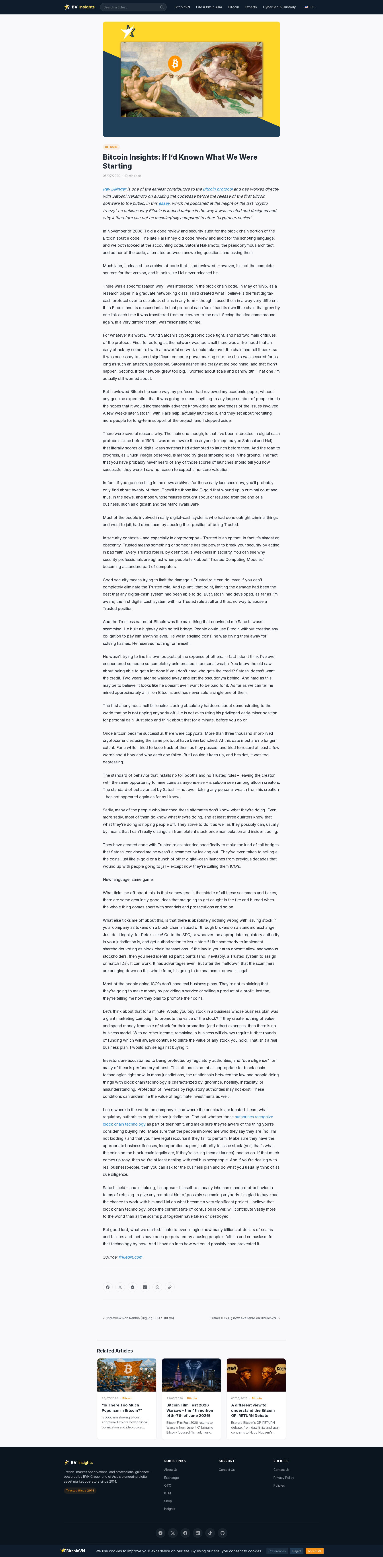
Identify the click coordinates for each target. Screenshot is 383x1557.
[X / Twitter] (120, 1287)
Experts (251, 7)
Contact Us (227, 1470)
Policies (279, 1485)
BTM (167, 1493)
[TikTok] (210, 1533)
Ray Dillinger (114, 189)
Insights (169, 1509)
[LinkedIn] (145, 1287)
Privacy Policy (284, 1478)
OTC (167, 1485)
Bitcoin (233, 7)
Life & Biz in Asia (209, 7)
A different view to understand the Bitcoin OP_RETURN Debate (253, 1410)
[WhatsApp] (157, 1287)
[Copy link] (170, 1287)
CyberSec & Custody (279, 7)
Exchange (171, 1478)
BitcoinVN (182, 7)
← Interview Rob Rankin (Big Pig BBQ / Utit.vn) (138, 1318)
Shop (168, 1501)
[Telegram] (132, 1287)
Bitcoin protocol (218, 189)
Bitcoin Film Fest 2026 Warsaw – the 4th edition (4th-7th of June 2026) (189, 1410)
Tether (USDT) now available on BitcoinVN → (245, 1318)
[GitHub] (222, 1533)
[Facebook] (108, 1287)
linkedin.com (130, 1257)
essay (164, 203)
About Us (171, 1470)
